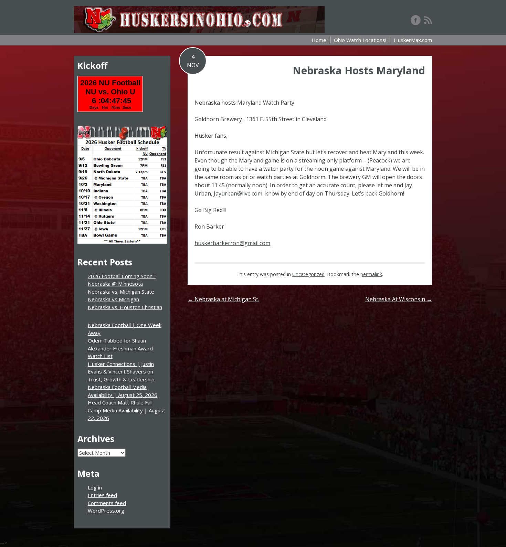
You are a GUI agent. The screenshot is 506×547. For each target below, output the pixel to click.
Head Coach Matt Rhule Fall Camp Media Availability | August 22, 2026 (126, 410)
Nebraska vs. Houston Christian (125, 307)
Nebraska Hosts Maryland (359, 70)
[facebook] (416, 20)
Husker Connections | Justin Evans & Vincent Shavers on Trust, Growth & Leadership (121, 371)
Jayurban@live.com (238, 193)
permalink (371, 274)
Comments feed (107, 502)
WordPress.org (106, 510)
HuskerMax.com (413, 39)
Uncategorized (308, 274)
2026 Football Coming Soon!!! (122, 276)
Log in (95, 487)
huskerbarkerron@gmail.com (232, 243)
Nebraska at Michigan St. (223, 299)
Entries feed (102, 495)
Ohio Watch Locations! (360, 39)
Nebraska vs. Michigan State (121, 291)
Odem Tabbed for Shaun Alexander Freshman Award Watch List (120, 348)
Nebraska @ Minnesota (115, 283)
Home (319, 39)
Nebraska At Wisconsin (398, 299)
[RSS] (428, 20)
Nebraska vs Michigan (113, 299)
